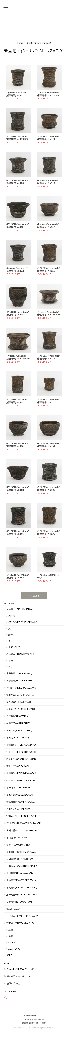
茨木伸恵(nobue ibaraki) (19, 795)
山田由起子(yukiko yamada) (21, 852)
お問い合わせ (13, 983)
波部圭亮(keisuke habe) (19, 680)
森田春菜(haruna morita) (20, 695)
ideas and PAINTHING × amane (23, 916)
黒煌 (10, 930)
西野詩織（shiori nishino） (21, 787)
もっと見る (34, 595)
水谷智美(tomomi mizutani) (21, 880)
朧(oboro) (14, 647)
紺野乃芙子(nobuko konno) (21, 894)
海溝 (10, 936)
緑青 (10, 634)
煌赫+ (11, 667)
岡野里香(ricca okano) (19, 702)
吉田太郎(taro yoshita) (19, 730)
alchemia (14, 949)
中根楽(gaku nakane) (18, 723)
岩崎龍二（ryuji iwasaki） (20, 654)
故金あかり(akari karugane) (22, 759)
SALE (9, 955)
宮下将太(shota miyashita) (20, 923)
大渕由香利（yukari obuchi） (22, 830)
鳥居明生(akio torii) (17, 716)
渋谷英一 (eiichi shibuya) (19, 609)
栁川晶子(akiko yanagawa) (21, 688)
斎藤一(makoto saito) (18, 845)
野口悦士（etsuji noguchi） (22, 752)
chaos (12, 942)
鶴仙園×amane (14, 909)
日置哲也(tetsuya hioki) (19, 902)
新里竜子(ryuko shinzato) (21, 709)
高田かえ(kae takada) (18, 809)
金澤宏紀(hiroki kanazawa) (21, 745)
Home (20, 43)
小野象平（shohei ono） (19, 673)
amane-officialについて (20, 969)
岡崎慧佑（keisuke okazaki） (22, 773)
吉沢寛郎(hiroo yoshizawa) (21, 887)
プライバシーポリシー (34, 1019)
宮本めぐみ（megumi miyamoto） (24, 816)
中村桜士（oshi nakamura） (22, 780)
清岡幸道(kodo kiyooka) (19, 859)
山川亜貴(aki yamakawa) (19, 873)
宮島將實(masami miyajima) (21, 802)
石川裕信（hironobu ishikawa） (24, 823)
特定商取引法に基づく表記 (20, 976)
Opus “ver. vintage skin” (22, 622)
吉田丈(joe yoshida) (17, 737)
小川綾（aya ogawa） (18, 837)
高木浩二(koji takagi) (17, 766)
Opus (11, 616)
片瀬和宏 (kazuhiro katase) (21, 866)
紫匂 (10, 660)
